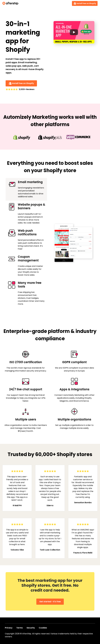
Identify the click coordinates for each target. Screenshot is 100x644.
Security (31, 627)
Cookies (43, 627)
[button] (74, 32)
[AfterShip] (11, 3)
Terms (19, 627)
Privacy (8, 627)
